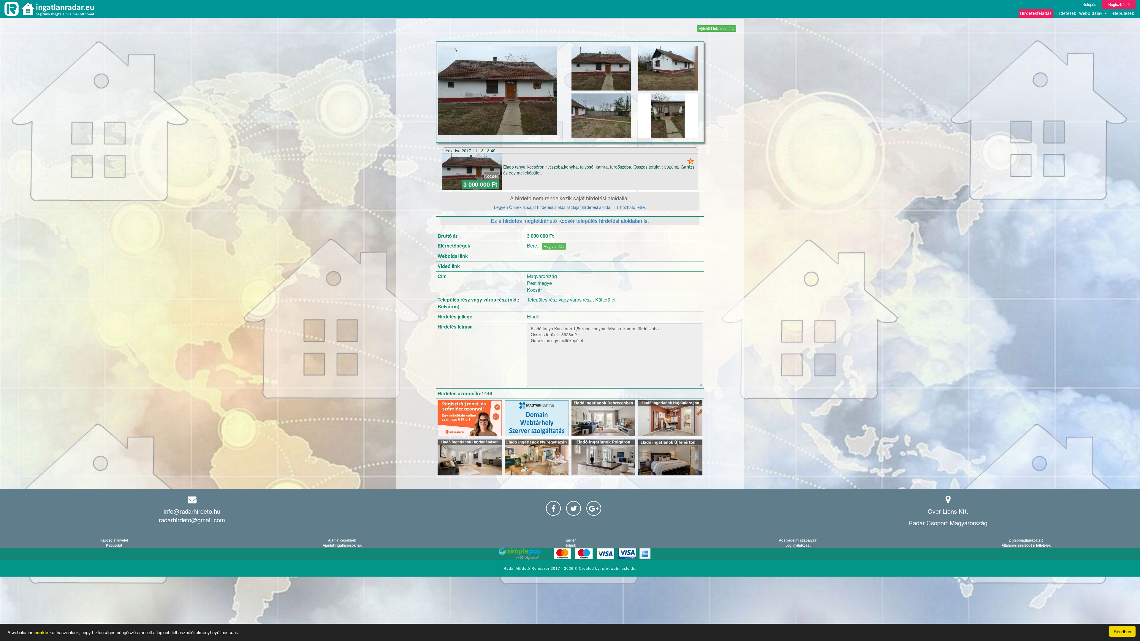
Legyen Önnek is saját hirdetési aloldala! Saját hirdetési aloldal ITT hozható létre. (570, 207)
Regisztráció (1119, 4)
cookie (41, 632)
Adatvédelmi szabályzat (798, 539)
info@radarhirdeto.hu (192, 511)
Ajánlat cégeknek (342, 539)
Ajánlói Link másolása (716, 28)
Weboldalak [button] (1091, 13)
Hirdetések (1065, 13)
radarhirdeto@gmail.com (192, 519)
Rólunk (570, 545)
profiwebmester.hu (619, 568)
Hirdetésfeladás (1036, 13)
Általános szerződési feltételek (1026, 545)
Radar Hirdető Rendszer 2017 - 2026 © (541, 568)
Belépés (1089, 4)
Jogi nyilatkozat (798, 545)
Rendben (1122, 631)
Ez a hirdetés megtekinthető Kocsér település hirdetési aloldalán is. (570, 220)
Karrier (570, 539)
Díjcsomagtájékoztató (1026, 539)
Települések (1122, 13)
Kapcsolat (114, 545)
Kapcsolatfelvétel (114, 539)
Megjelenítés (554, 246)
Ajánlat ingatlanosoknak (342, 545)
